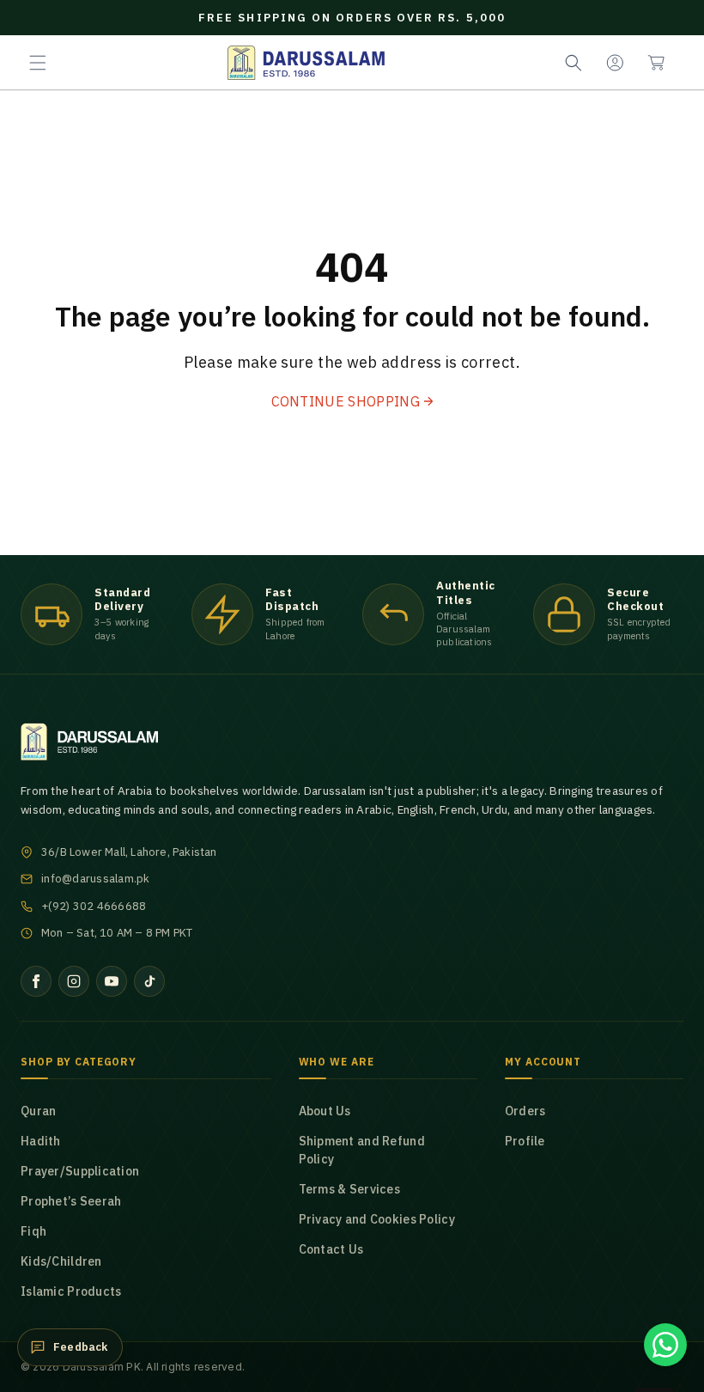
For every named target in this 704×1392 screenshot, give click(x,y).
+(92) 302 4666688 (93, 906)
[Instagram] (73, 981)
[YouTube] (111, 981)
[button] (37, 63)
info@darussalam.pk (95, 878)
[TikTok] (149, 981)
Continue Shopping (345, 401)
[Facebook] (36, 981)
